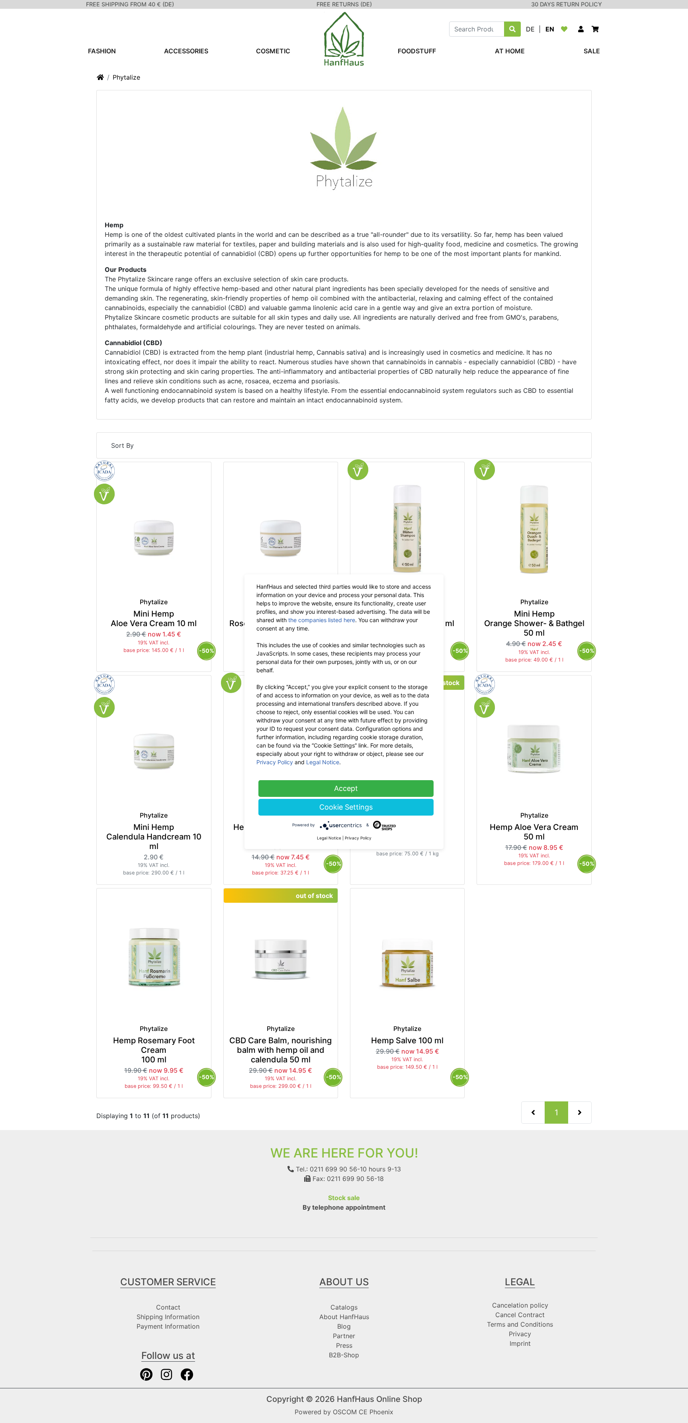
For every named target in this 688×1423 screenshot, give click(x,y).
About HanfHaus (344, 1317)
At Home (510, 51)
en (550, 29)
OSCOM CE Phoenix (363, 1412)
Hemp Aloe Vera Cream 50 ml (534, 831)
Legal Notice (322, 762)
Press (344, 1345)
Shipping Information (168, 1317)
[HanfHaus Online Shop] (344, 38)
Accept (346, 788)
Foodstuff (417, 51)
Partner (344, 1336)
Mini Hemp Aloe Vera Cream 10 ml (154, 618)
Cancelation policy (520, 1305)
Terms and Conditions (520, 1324)
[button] (581, 29)
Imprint (520, 1343)
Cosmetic (273, 51)
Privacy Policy (274, 762)
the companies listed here (321, 620)
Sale (592, 51)
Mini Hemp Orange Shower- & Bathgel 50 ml (534, 623)
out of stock (314, 896)
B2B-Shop (344, 1355)
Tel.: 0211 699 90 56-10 (330, 1169)
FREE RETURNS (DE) (344, 4)
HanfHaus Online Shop (379, 1399)
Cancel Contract (520, 1315)
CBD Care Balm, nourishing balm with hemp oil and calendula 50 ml (280, 1050)
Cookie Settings (346, 807)
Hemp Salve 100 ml (407, 1040)
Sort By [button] (122, 445)
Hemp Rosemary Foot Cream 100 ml (154, 1050)
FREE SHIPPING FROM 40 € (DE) (130, 4)
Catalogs (344, 1307)
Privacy (520, 1334)
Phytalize (126, 77)
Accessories (186, 51)
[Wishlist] (566, 29)
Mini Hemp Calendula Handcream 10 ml (153, 836)
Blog (344, 1326)
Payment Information (168, 1326)
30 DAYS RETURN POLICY (566, 4)
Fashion (102, 51)
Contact (168, 1307)
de (530, 29)
